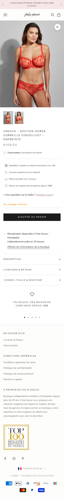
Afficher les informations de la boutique (28, 246)
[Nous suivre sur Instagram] (14, 458)
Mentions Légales (12, 379)
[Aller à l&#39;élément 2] (19, 117)
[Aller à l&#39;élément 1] (8, 117)
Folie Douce (46, 476)
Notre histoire (10, 345)
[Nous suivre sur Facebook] (5, 458)
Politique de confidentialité (17, 368)
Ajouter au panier (32, 217)
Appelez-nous (44, 194)
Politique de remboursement (18, 373)
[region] (32, 302)
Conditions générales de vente (19, 362)
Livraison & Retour (13, 340)
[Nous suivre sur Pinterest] (23, 458)
